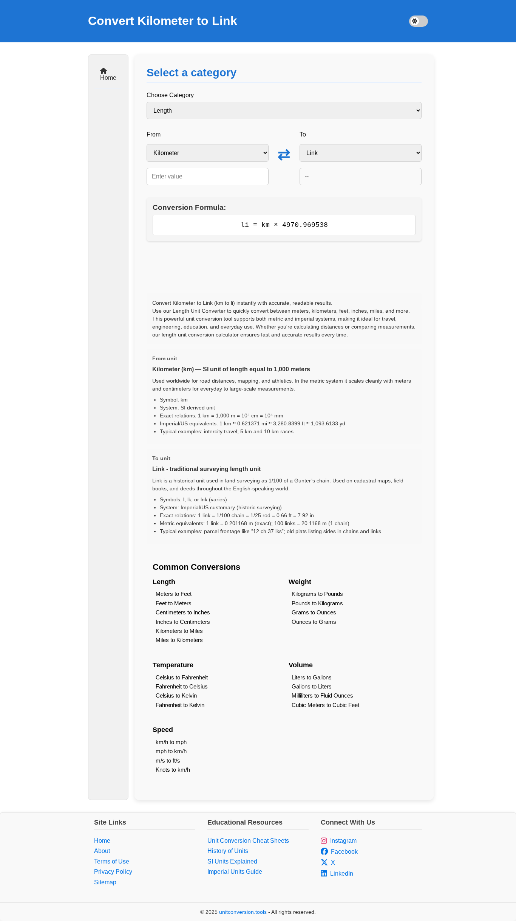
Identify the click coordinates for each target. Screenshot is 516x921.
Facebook (344, 851)
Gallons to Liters (312, 686)
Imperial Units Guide (234, 871)
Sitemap (105, 882)
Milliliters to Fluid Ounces (322, 695)
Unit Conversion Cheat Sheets (248, 840)
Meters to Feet (174, 594)
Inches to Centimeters (183, 622)
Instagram (343, 840)
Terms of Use (111, 861)
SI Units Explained (232, 861)
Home (108, 77)
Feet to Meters (174, 603)
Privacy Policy (113, 871)
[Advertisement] (284, 267)
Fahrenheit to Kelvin (180, 705)
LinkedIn (341, 873)
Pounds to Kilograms (317, 603)
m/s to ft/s (168, 760)
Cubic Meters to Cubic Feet (325, 705)
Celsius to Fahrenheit (182, 677)
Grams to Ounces (314, 612)
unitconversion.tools (243, 912)
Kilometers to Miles (179, 631)
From (154, 134)
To (303, 134)
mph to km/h (171, 751)
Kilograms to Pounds (317, 594)
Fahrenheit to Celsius (182, 686)
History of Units (227, 851)
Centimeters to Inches (183, 612)
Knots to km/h (173, 769)
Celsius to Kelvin (176, 695)
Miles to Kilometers (179, 640)
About (102, 851)
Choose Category (170, 95)
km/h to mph (171, 742)
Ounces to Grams (314, 622)
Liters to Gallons (312, 677)
